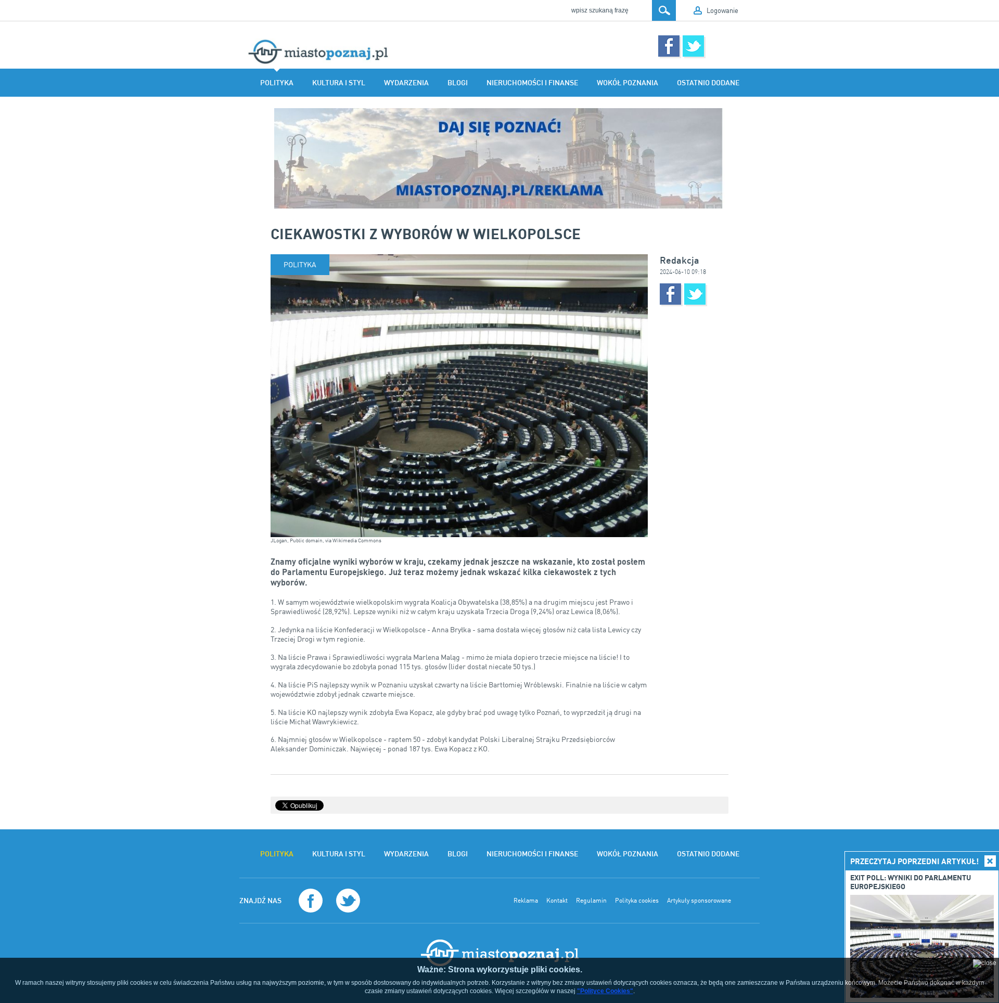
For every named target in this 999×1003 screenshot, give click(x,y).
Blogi (457, 82)
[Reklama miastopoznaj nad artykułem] (499, 158)
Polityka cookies (637, 900)
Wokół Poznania (627, 82)
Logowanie (722, 10)
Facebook (669, 46)
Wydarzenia (406, 82)
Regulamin (591, 900)
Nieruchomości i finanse (532, 82)
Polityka (276, 82)
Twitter (693, 46)
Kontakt (557, 900)
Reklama (526, 900)
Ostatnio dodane (708, 82)
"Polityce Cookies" (605, 991)
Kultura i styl (338, 82)
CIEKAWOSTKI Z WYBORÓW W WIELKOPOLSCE (426, 233)
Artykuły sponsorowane (699, 900)
